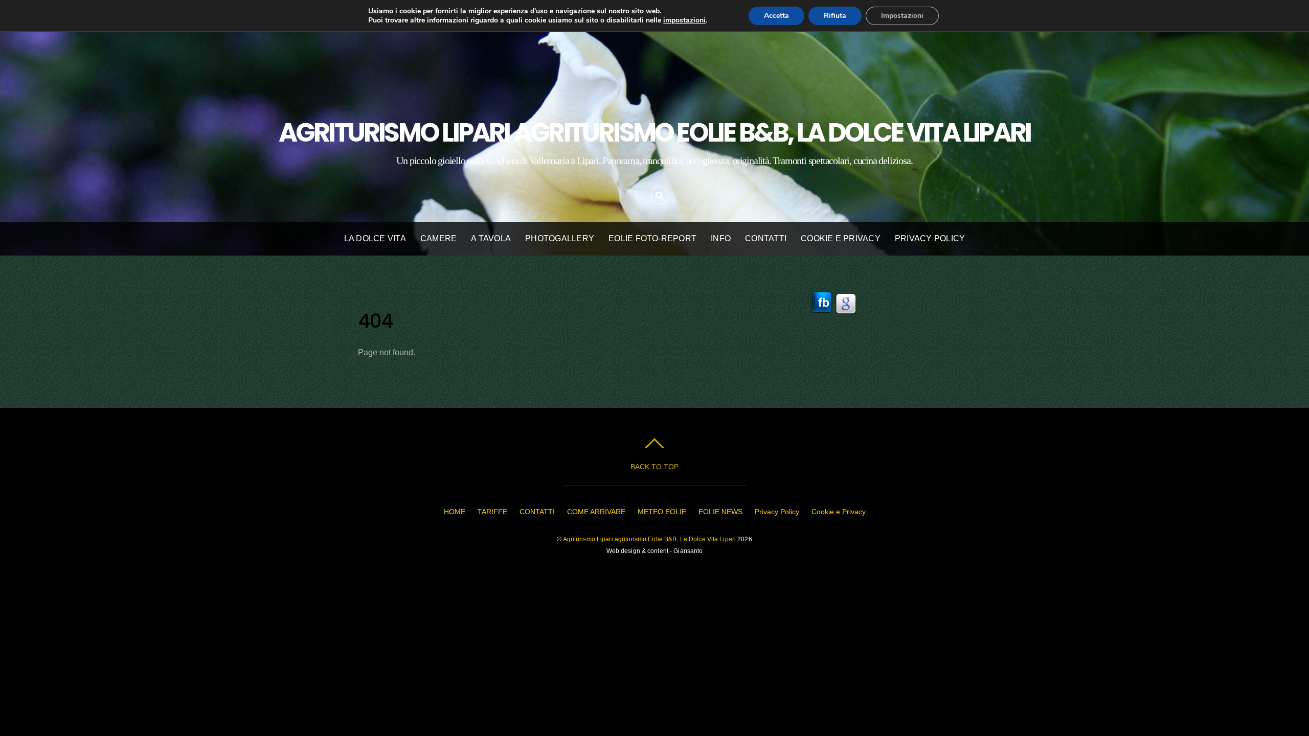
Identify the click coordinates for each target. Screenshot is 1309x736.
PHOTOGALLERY (559, 238)
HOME (454, 512)
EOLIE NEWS (720, 512)
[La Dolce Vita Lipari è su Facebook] (821, 319)
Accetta (776, 15)
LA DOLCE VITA (375, 238)
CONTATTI (765, 238)
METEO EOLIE (662, 512)
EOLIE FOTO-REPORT (652, 238)
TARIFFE (492, 512)
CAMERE (438, 238)
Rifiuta (835, 15)
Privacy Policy (930, 238)
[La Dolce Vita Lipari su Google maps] (846, 319)
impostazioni (684, 20)
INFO (721, 238)
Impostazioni (902, 15)
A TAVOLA (491, 238)
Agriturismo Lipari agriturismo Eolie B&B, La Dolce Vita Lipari (649, 539)
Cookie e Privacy (841, 238)
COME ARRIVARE (596, 512)
